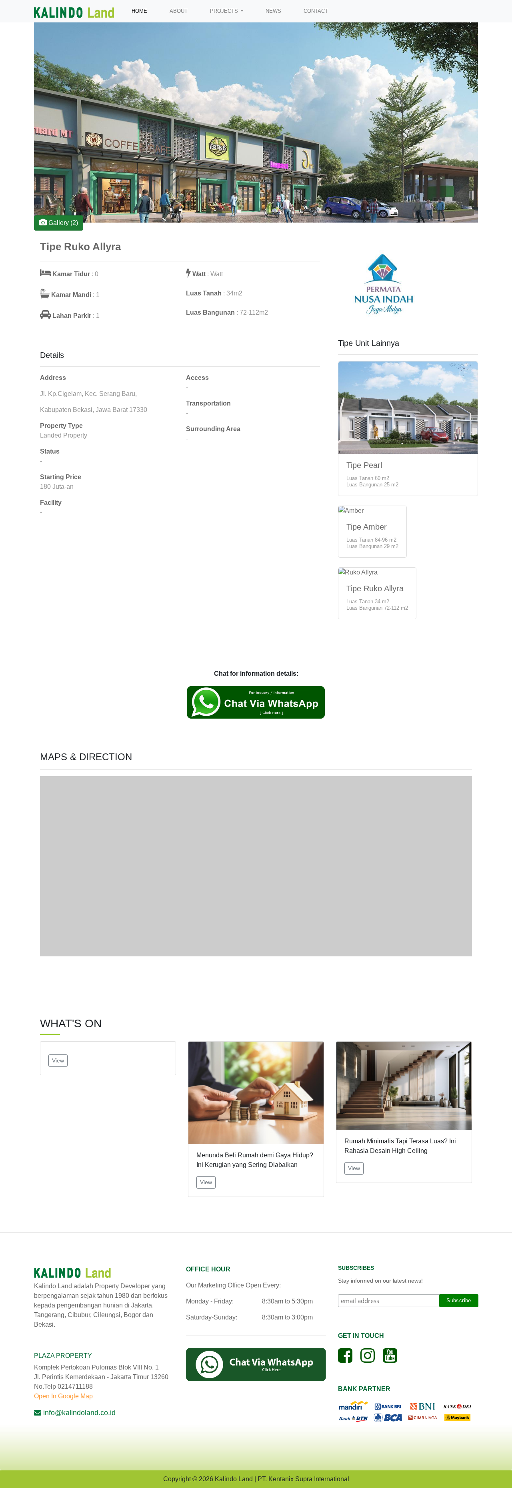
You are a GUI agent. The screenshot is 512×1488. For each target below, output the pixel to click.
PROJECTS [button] (225, 11)
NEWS (273, 11)
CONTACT (316, 11)
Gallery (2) (62, 222)
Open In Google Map (63, 1396)
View (58, 1060)
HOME (141, 11)
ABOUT (179, 11)
